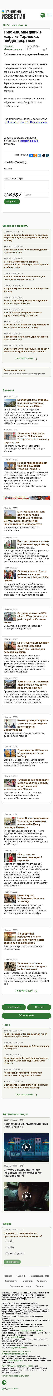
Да (11, 1241)
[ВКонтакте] (31, 155)
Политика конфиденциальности (15, 1376)
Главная (8, 1276)
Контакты (42, 1281)
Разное (39, 1286)
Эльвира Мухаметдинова (14, 48)
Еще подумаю (17, 1254)
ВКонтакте (12, 122)
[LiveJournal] (47, 155)
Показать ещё (24, 359)
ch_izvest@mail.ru (16, 1337)
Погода (39, 1007)
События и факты (15, 25)
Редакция (27, 1281)
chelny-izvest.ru (15, 1360)
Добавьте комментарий (13, 179)
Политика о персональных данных (16, 1352)
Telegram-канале (29, 141)
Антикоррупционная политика (14, 1354)
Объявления (26, 1015)
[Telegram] (39, 155)
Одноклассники (38, 122)
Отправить (12, 201)
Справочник (21, 1286)
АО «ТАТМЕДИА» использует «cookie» (18, 1366)
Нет (12, 1248)
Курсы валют (14, 1007)
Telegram (24, 122)
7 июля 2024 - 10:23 (32, 48)
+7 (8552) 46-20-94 (27, 1331)
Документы (11, 1281)
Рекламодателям (39, 1276)
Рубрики (21, 1276)
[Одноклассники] (35, 155)
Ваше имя (8, 168)
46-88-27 (40, 1331)
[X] (43, 155)
